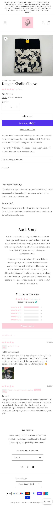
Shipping (4, 97)
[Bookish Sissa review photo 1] (8, 373)
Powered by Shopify (38, 502)
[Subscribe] (40, 458)
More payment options (27, 129)
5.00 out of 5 (34, 299)
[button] (5, 22)
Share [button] (6, 167)
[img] (8, 342)
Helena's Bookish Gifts (23, 502)
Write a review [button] (27, 326)
